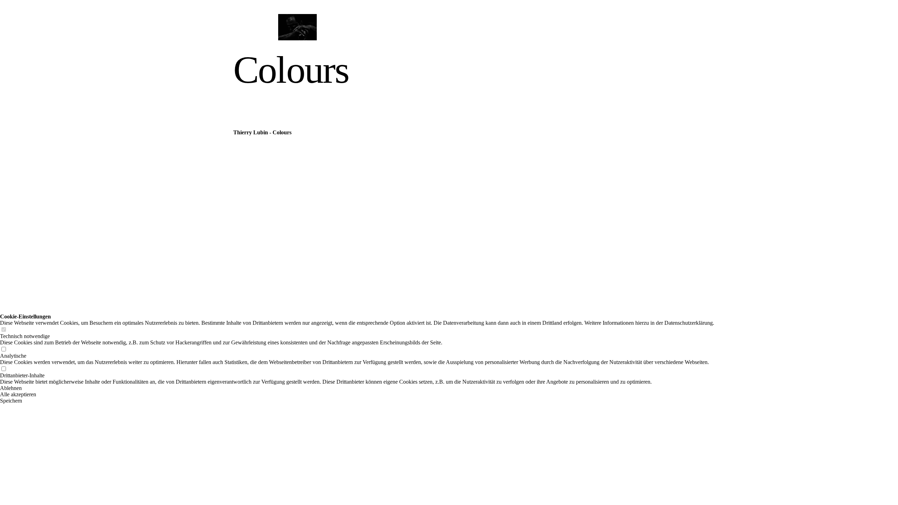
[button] (357, 388)
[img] (297, 27)
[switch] (3, 330)
